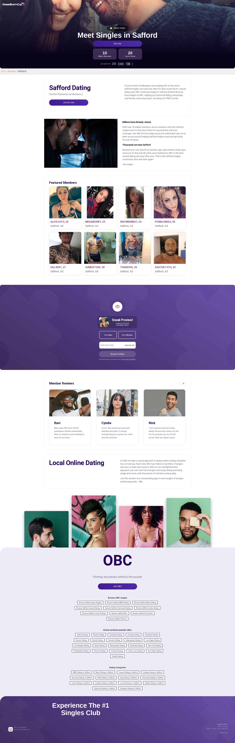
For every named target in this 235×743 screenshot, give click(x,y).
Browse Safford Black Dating (145, 603)
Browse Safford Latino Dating (147, 608)
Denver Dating (81, 640)
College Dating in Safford (152, 672)
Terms (220, 726)
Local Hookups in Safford (130, 683)
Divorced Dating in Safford (82, 678)
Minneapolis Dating (117, 645)
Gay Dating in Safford (128, 678)
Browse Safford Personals (143, 613)
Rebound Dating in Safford (104, 688)
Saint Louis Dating (135, 651)
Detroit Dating (97, 640)
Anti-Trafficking (223, 729)
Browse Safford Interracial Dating (118, 608)
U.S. (3, 71)
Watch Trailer (119, 28)
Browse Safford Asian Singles (90, 603)
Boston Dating (98, 635)
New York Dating (154, 645)
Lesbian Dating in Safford (105, 683)
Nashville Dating (136, 645)
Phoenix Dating (100, 651)
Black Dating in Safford (104, 672)
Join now (117, 44)
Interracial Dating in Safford (152, 678)
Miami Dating (99, 645)
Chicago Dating (133, 635)
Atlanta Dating (82, 635)
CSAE (208, 729)
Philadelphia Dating (81, 651)
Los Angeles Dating (81, 645)
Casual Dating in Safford (128, 672)
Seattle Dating (117, 656)
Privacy (225, 726)
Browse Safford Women (117, 619)
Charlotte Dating (116, 635)
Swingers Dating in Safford (130, 688)
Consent (214, 729)
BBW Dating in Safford (81, 672)
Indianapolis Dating (133, 640)
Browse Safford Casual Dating (88, 608)
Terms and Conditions (128, 359)
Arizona (11, 71)
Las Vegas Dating (152, 640)
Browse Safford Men (119, 613)
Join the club (68, 102)
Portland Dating (117, 651)
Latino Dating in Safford (80, 683)
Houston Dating (114, 640)
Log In (227, 4)
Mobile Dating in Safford (154, 683)
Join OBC (117, 586)
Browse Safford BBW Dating (118, 603)
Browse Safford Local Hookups (94, 613)
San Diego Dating (154, 651)
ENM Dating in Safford (106, 678)
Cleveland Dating (151, 635)
